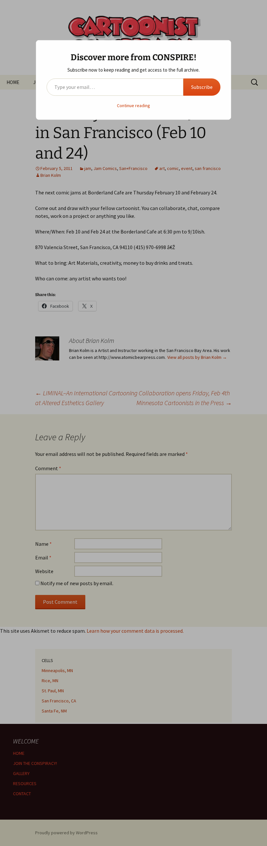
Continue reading (133, 105)
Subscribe (202, 87)
